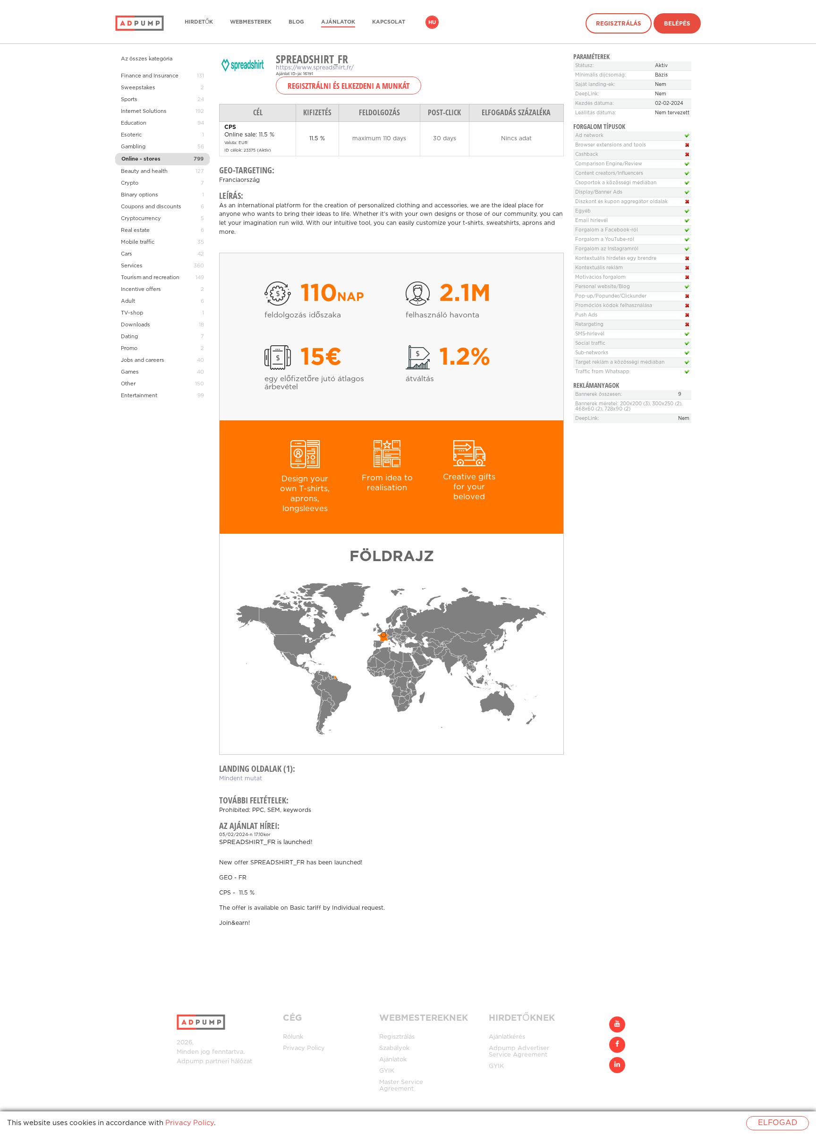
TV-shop (132, 313)
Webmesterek (251, 22)
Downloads (135, 325)
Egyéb (583, 211)
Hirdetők (199, 22)
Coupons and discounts (151, 207)
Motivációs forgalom (600, 277)
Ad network (589, 136)
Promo (129, 348)
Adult (128, 301)
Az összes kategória (146, 59)
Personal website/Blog (602, 287)
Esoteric (131, 135)
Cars (126, 254)
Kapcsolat (388, 22)
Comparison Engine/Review (608, 164)
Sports (129, 99)
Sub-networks (591, 353)
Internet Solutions (144, 111)
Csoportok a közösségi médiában (615, 183)
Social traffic (590, 343)
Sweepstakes (138, 87)
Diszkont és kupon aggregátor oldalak (621, 202)
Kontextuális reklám (599, 268)
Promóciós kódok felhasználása (613, 306)
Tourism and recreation (150, 277)
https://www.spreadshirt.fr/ (315, 67)
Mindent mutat (240, 778)
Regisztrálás (618, 23)
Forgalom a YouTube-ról (604, 240)
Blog (296, 22)
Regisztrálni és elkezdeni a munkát (348, 85)
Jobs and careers (142, 360)
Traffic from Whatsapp (602, 372)
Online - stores (141, 159)
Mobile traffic (137, 242)
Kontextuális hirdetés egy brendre (615, 258)
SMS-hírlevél (589, 334)
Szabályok (394, 1048)
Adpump (190, 1061)
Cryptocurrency (141, 218)
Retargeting (589, 325)
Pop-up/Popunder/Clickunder (610, 296)
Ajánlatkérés (507, 1037)
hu (432, 22)
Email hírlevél (591, 221)
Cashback (586, 155)
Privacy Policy (304, 1048)
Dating (129, 336)
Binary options (139, 195)
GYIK (386, 1071)
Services (132, 266)
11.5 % (246, 893)
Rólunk (293, 1037)
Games (130, 372)
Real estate (135, 230)
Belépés (677, 23)
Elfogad (777, 1122)
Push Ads (586, 315)
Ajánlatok (338, 22)
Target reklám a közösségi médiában (619, 362)
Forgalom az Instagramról (606, 249)
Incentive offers (141, 289)
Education (133, 123)
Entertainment (139, 395)
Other (128, 384)
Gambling (133, 147)
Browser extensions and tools (610, 145)
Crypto (129, 183)
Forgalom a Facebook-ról (606, 230)
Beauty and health (144, 171)
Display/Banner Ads (598, 192)
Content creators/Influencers (609, 173)
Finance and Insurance (149, 76)
